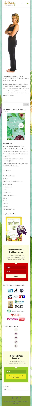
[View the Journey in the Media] (16, 305)
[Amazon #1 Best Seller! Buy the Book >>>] (16, 126)
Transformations (7, 187)
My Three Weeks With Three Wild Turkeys (15, 149)
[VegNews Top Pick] (16, 228)
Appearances (6, 192)
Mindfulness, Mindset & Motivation (12, 181)
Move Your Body (11, 80)
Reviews (5, 203)
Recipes (5, 206)
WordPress (16, 403)
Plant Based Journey (9, 209)
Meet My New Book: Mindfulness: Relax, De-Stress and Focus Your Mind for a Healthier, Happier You (15, 154)
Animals (5, 178)
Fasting (5, 189)
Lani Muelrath (8, 78)
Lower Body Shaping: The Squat (13, 77)
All (3, 173)
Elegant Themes (16, 401)
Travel (4, 201)
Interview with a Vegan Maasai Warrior (14, 146)
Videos (5, 198)
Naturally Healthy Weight (10, 195)
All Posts (24, 78)
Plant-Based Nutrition (9, 176)
